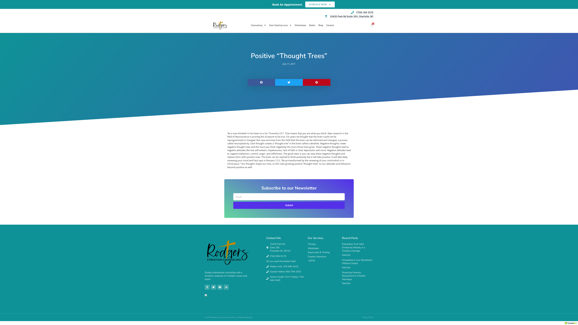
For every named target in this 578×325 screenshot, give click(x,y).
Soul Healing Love (278, 25)
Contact (330, 25)
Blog (320, 25)
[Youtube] (219, 287)
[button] (261, 82)
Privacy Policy (367, 317)
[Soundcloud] (226, 287)
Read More (346, 255)
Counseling (256, 25)
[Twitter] (213, 287)
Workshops (300, 25)
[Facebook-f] (207, 287)
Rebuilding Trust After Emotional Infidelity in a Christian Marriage (353, 247)
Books (312, 25)
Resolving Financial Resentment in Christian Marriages (353, 276)
